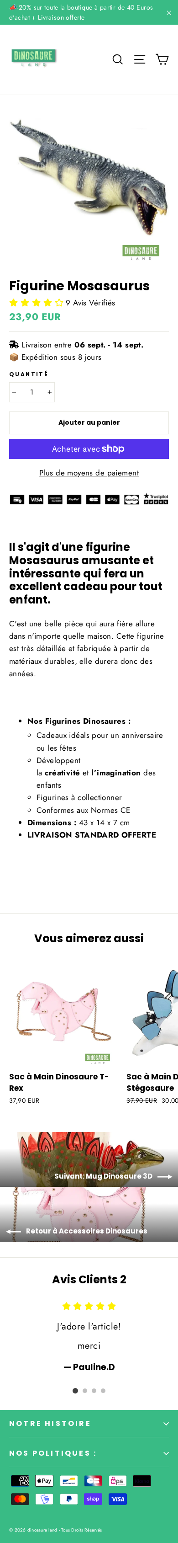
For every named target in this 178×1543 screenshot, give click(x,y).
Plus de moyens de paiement (89, 472)
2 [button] (85, 1390)
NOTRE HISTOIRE (50, 1423)
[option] (89, 1336)
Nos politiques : (53, 1453)
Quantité (28, 374)
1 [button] (75, 1391)
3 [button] (94, 1390)
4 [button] (103, 1390)
